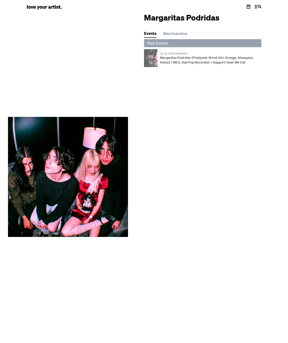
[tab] (152, 34)
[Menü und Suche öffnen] (258, 6)
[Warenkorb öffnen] (248, 7)
